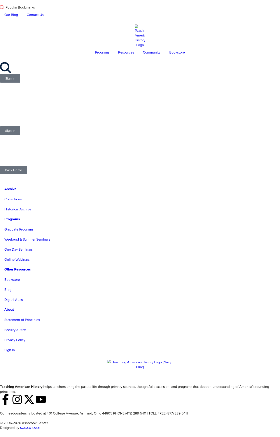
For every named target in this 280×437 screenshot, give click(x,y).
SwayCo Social (30, 428)
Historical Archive (17, 209)
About (9, 309)
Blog (7, 289)
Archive (10, 188)
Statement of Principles (22, 319)
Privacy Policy (14, 339)
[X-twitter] (29, 399)
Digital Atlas (13, 299)
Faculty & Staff (15, 329)
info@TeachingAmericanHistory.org (217, 413)
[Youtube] (40, 399)
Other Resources (17, 269)
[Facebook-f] (5, 399)
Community (152, 52)
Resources (126, 52)
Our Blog (11, 14)
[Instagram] (17, 399)
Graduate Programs (18, 229)
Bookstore (177, 52)
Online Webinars (17, 259)
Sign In (9, 349)
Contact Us (35, 14)
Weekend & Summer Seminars (27, 239)
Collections (13, 199)
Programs (102, 52)
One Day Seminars (18, 249)
